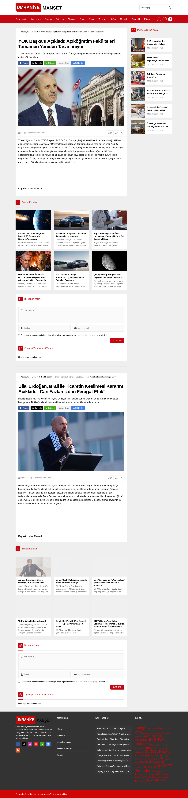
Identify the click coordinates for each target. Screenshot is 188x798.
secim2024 (139, 767)
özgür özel (146, 776)
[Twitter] (24, 744)
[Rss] (18, 750)
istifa (152, 756)
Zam (137, 777)
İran (145, 781)
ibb (136, 755)
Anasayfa (25, 32)
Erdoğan (150, 748)
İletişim (60, 755)
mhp (161, 758)
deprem (138, 736)
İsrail (150, 780)
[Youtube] (36, 744)
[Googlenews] (48, 744)
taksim (154, 772)
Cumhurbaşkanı (147, 733)
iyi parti (159, 755)
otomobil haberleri (152, 761)
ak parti (161, 728)
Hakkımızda (62, 735)
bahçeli (168, 729)
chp (138, 732)
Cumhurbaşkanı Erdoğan (162, 733)
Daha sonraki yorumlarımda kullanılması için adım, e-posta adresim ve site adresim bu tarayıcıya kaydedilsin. (64, 335)
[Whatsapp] (42, 744)
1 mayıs (141, 728)
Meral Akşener (153, 759)
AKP (154, 728)
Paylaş (25, 63)
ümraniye (157, 777)
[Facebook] (18, 744)
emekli (166, 745)
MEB (166, 756)
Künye (59, 729)
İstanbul (159, 780)
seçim (147, 767)
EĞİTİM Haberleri (163, 749)
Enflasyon (139, 749)
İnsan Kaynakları (64, 742)
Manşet (35, 32)
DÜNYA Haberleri (151, 735)
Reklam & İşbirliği (64, 748)
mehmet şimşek (141, 759)
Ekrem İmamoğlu (156, 745)
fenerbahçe (139, 752)
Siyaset (35, 377)
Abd (149, 729)
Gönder (51, 63)
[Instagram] (30, 744)
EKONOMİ (141, 740)
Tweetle (38, 63)
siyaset (153, 767)
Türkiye (151, 774)
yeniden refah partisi (162, 774)
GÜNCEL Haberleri (158, 751)
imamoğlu (144, 755)
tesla (145, 774)
